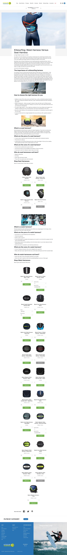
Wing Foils (3, 531)
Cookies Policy (25, 537)
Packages (3, 530)
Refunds (24, 531)
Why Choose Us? (15, 527)
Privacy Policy (25, 530)
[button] (61, 3)
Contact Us (14, 528)
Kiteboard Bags (3, 536)
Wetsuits (2, 534)
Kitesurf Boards (3, 528)
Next (40, 8)
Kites (2, 527)
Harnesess (3, 533)
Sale (2, 539)
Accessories (3, 537)
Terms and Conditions (26, 528)
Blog (13, 530)
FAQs (24, 527)
